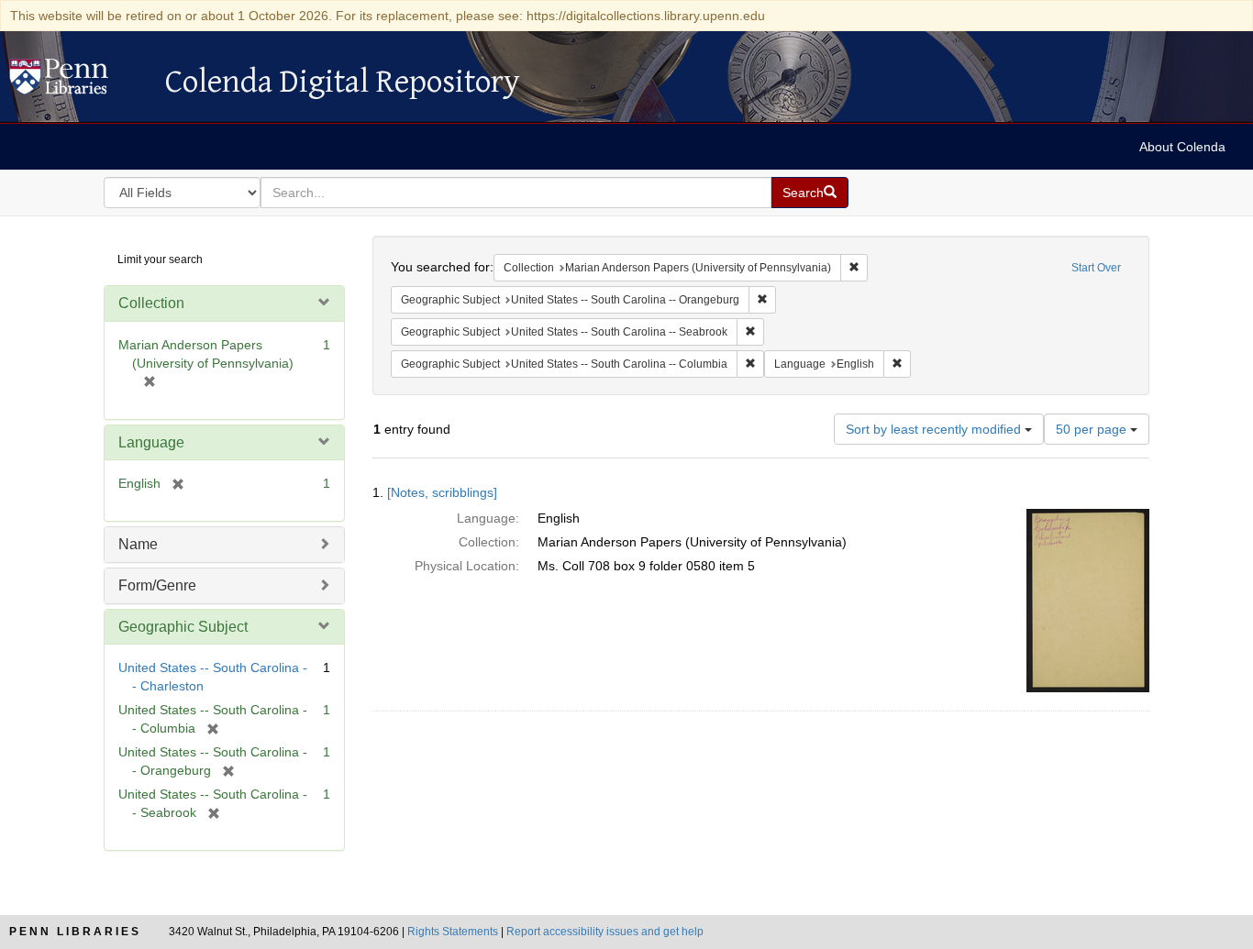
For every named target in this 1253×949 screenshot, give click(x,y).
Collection (151, 303)
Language (151, 442)
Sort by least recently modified (935, 429)
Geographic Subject (183, 627)
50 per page (1093, 429)
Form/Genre (157, 585)
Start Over (1096, 267)
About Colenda (1182, 146)
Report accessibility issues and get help (605, 931)
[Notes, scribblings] (442, 492)
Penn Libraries (75, 931)
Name (138, 544)
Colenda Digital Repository (78, 82)
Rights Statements (452, 931)
